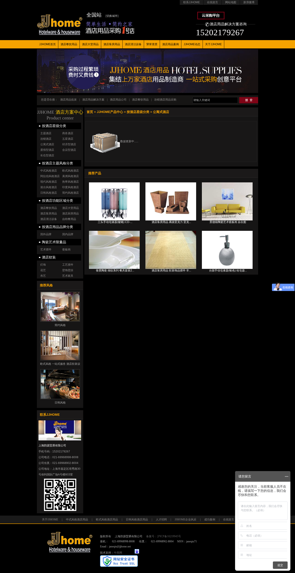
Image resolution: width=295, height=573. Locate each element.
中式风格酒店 (48, 170)
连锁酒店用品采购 (165, 99)
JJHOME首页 (47, 44)
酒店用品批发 (68, 99)
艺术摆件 (45, 249)
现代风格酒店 (48, 181)
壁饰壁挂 (67, 270)
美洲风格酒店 (70, 176)
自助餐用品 (69, 219)
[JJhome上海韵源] (59, 20)
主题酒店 (45, 133)
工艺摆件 (67, 264)
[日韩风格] (60, 384)
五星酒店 (67, 138)
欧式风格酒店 (70, 170)
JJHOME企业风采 (185, 519)
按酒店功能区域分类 (57, 200)
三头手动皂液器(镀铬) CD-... (115, 222)
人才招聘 (161, 519)
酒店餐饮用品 (69, 44)
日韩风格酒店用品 (137, 519)
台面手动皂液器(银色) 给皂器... (228, 270)
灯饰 (43, 264)
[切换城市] (112, 16)
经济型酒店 (69, 144)
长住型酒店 (47, 155)
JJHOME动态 (192, 44)
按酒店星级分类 (138, 112)
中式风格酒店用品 (77, 519)
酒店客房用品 (111, 44)
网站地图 (230, 2)
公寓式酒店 (161, 112)
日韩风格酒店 (48, 192)
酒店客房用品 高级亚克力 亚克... (171, 222)
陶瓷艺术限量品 (54, 242)
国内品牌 (67, 234)
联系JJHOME (191, 2)
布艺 (43, 275)
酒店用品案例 (170, 44)
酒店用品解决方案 (93, 99)
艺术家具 (67, 275)
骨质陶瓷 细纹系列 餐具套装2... (115, 270)
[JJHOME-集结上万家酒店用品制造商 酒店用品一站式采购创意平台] (147, 92)
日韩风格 (60, 402)
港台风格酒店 (48, 187)
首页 (90, 112)
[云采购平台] (210, 18)
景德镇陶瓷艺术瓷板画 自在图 (227, 222)
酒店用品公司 (118, 99)
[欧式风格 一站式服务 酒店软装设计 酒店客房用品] (60, 345)
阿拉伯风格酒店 (50, 176)
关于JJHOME (213, 44)
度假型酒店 (47, 149)
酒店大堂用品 (90, 44)
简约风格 (60, 325)
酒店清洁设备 (133, 44)
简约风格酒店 (70, 192)
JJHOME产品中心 (110, 112)
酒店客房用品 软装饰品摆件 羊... (171, 270)
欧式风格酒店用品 (107, 519)
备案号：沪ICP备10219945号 (163, 536)
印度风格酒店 (70, 187)
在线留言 (212, 2)
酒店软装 (49, 257)
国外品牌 (45, 234)
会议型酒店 (69, 149)
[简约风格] (60, 307)
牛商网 (118, 552)
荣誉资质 (151, 44)
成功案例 (209, 519)
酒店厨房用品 (70, 213)
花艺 (43, 270)
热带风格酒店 (70, 181)
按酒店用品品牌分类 (57, 227)
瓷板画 (66, 249)
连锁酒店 (45, 138)
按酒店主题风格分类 (57, 163)
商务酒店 (67, 133)
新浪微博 (248, 2)
